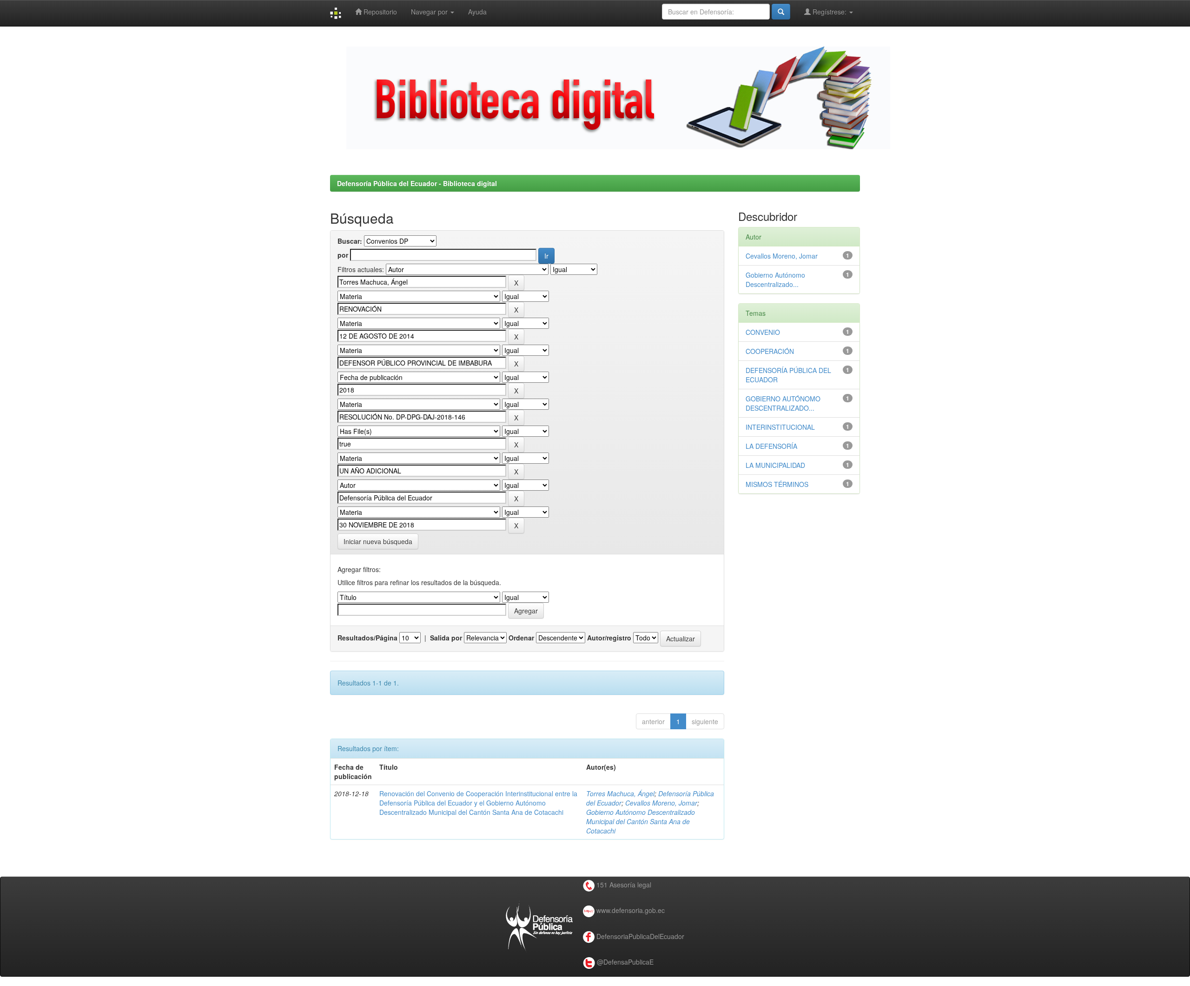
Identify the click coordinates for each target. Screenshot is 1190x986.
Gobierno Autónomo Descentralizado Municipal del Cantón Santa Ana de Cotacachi (640, 821)
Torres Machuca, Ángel (620, 793)
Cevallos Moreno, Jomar (661, 802)
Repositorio (379, 11)
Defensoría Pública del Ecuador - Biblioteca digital (417, 183)
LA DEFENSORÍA (771, 446)
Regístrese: (829, 11)
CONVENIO (763, 332)
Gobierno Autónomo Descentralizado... (775, 279)
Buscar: (349, 241)
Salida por (446, 637)
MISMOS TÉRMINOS (777, 484)
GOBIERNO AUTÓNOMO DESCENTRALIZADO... (783, 403)
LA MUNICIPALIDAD (775, 465)
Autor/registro (609, 637)
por (342, 255)
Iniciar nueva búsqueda (378, 541)
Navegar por (430, 11)
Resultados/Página (367, 637)
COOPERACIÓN (770, 351)
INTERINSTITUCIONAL (780, 427)
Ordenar (521, 637)
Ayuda (477, 11)
